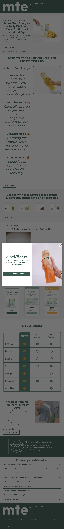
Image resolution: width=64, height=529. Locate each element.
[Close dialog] (60, 245)
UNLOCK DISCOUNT (17, 274)
